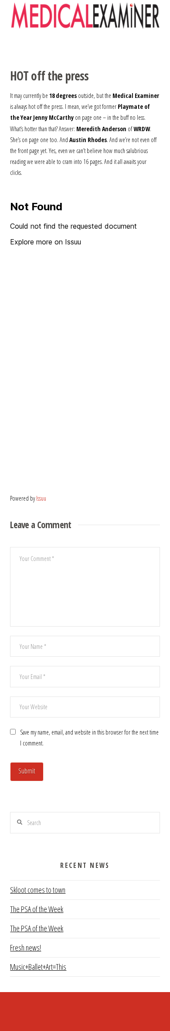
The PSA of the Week (36, 909)
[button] (85, 46)
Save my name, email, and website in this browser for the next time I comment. (89, 737)
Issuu (41, 498)
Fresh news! (25, 947)
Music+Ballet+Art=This (38, 966)
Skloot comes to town (37, 890)
